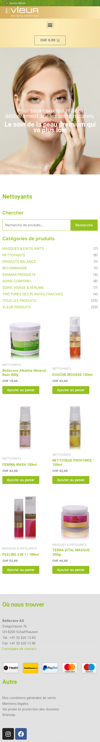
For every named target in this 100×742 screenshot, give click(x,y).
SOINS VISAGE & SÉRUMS (23, 288)
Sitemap (8, 715)
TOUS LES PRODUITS (19, 301)
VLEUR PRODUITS (16, 307)
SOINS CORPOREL (16, 281)
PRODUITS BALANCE (19, 261)
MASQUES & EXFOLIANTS (23, 248)
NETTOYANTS (13, 255)
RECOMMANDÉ (14, 268)
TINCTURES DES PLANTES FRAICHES (32, 294)
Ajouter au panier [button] (21, 390)
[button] (50, 25)
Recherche (84, 225)
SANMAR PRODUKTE (19, 275)
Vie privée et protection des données (30, 709)
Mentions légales (15, 704)
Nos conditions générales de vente (29, 698)
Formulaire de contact (19, 649)
